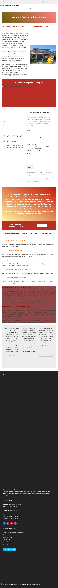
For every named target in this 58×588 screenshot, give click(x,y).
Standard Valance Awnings (10, 535)
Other (47, 146)
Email (42, 138)
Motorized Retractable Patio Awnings (13, 532)
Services (5, 544)
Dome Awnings (7, 537)
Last (41, 135)
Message (29, 153)
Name (29, 130)
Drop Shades (6, 539)
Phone (29, 138)
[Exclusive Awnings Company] (9, 5)
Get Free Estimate (10, 549)
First (28, 135)
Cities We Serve (7, 542)
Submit (30, 167)
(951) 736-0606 (6, 1)
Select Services (32, 144)
